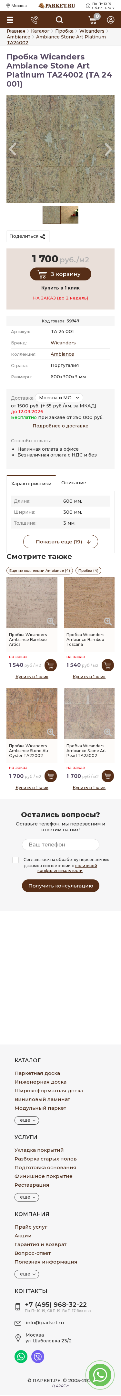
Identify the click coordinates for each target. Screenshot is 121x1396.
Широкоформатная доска (49, 1090)
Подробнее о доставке (60, 426)
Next (108, 149)
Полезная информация (46, 1262)
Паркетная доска (37, 1073)
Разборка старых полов (46, 1159)
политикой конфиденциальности (67, 868)
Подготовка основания (45, 1167)
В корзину (65, 274)
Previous (12, 149)
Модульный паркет (40, 1108)
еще (25, 1120)
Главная (16, 31)
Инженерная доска (40, 1082)
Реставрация (32, 1185)
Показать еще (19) (59, 542)
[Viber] (37, 1361)
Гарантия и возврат (40, 1244)
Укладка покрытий (39, 1150)
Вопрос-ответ (33, 1253)
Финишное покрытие (44, 1176)
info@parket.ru (45, 1322)
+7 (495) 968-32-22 (56, 1304)
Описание (73, 483)
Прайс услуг (31, 1227)
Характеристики (31, 484)
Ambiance (62, 354)
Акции (23, 1236)
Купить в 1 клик (31, 676)
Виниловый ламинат (42, 1099)
